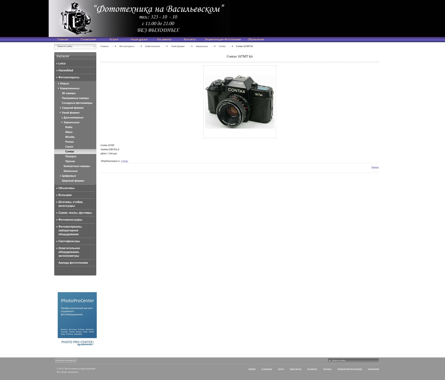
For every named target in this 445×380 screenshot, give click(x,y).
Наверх (375, 167)
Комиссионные (152, 46)
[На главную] (90, 9)
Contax (222, 46)
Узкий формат (178, 46)
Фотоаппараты (126, 46)
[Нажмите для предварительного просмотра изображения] (239, 137)
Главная (104, 46)
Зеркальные (202, 46)
